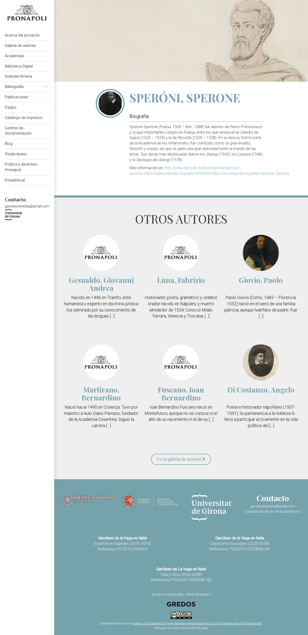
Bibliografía (14, 86)
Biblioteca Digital (19, 66)
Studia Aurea (15, 154)
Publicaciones (16, 97)
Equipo (10, 107)
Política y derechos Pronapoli (21, 167)
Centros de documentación (18, 131)
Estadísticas (15, 180)
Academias (14, 56)
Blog (9, 143)
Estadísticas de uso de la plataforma (272, 511)
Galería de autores (20, 45)
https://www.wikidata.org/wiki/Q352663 (177, 173)
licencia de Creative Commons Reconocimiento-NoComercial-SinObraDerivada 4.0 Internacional (197, 623)
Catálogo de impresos (24, 117)
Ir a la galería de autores (179, 459)
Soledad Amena (18, 76)
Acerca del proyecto (22, 35)
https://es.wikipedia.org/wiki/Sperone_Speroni (250, 173)
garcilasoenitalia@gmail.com (27, 206)
